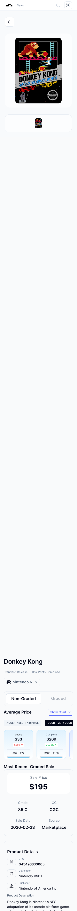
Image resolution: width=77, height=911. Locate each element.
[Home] (9, 5)
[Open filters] (68, 5)
